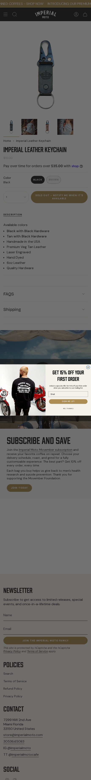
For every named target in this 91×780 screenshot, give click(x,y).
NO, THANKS (68, 408)
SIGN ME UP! (68, 401)
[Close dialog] (88, 367)
